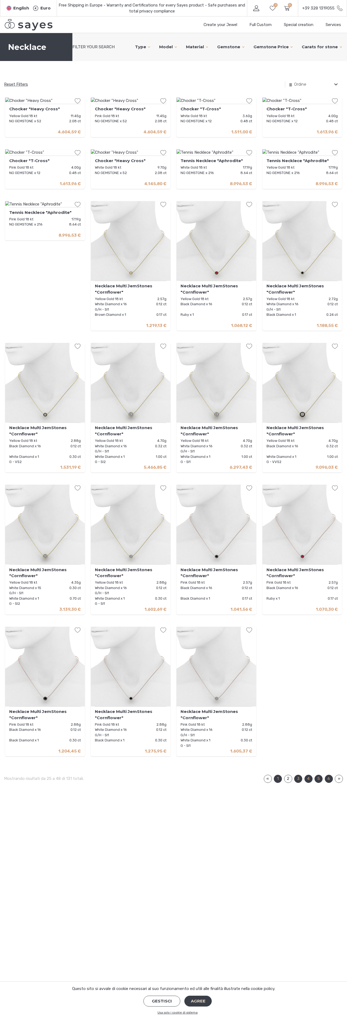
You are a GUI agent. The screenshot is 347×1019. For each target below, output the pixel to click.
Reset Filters (16, 84)
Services (333, 24)
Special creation (298, 24)
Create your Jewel (220, 24)
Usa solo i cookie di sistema (178, 1012)
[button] (18, 8)
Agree (198, 1001)
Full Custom (260, 24)
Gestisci (162, 1001)
